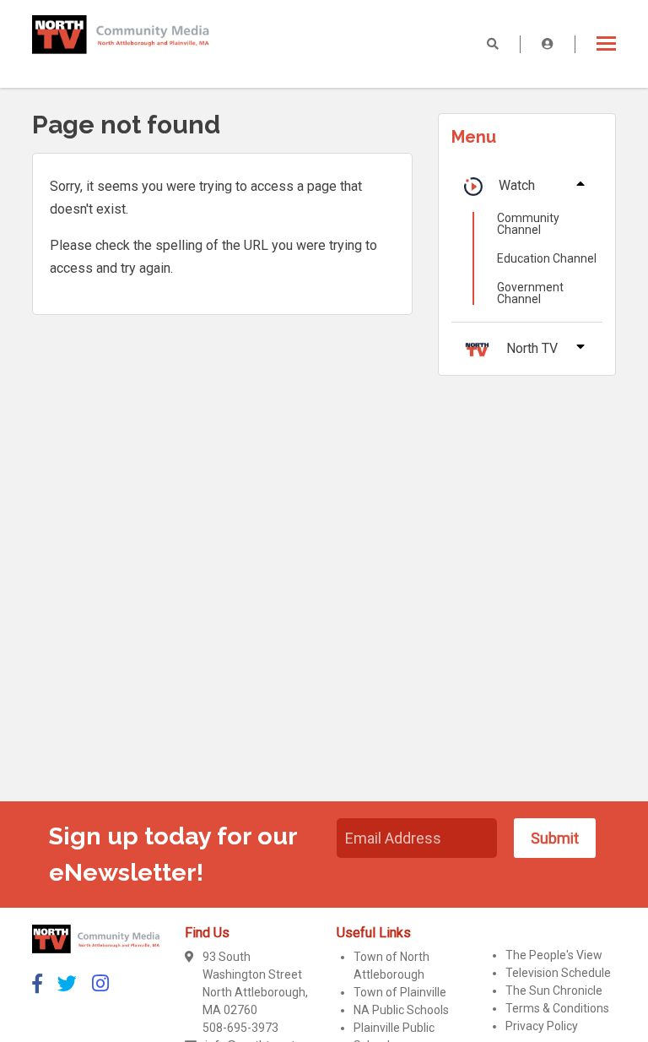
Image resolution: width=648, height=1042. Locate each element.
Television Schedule (558, 973)
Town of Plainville (400, 992)
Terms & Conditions (557, 1008)
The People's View (553, 955)
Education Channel (547, 258)
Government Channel (530, 293)
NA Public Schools (401, 1010)
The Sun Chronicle (553, 990)
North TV (532, 348)
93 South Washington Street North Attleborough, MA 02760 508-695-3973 (255, 992)
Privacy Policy (541, 1026)
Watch (517, 185)
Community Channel (528, 224)
